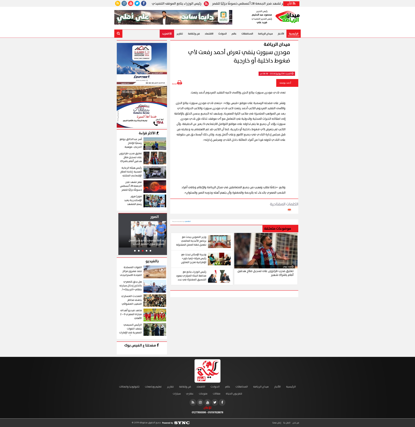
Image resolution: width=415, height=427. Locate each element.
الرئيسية (293, 34)
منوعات (203, 394)
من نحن (295, 423)
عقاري (190, 394)
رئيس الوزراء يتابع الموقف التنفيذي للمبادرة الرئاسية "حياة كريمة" (171, 3)
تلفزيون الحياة (234, 394)
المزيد (165, 34)
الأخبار (281, 34)
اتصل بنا (286, 423)
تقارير (180, 34)
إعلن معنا (276, 423)
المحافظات (247, 34)
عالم (234, 34)
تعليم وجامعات (153, 387)
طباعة (174, 83)
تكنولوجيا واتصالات (129, 387)
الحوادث (222, 34)
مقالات (216, 394)
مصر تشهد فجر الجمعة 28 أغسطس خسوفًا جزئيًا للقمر (264, 3)
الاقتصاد (209, 34)
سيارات (177, 394)
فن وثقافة (194, 34)
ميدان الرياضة (265, 34)
